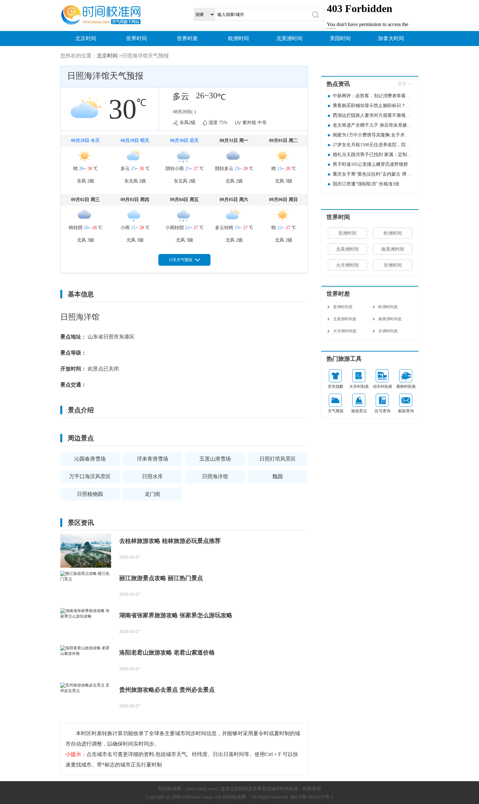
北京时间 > (109, 55)
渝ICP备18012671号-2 (311, 797)
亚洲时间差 (343, 307)
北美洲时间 (289, 38)
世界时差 (187, 38)
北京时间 (85, 38)
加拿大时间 (391, 38)
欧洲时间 (238, 38)
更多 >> (405, 83)
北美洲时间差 (344, 319)
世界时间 (136, 38)
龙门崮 (152, 494)
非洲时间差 (388, 331)
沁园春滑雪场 (90, 459)
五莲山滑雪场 (215, 459)
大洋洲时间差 (344, 331)
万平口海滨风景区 (90, 476)
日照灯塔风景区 (277, 459)
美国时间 (340, 38)
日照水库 (152, 476)
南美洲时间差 (390, 319)
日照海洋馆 (215, 476)
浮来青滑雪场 (152, 459)
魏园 (277, 476)
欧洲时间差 (388, 307)
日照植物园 (90, 494)
